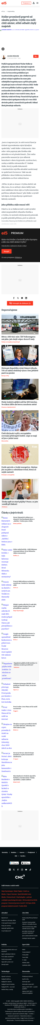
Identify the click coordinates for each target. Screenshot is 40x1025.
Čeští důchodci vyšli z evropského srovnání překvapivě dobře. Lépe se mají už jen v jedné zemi (19, 435)
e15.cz (3, 11)
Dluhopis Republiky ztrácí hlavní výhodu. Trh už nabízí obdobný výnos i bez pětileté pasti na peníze (19, 370)
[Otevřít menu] (37, 3)
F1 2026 (24, 960)
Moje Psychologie (7, 891)
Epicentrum (4, 918)
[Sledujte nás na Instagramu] (22, 869)
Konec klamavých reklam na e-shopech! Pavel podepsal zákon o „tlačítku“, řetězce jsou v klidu (24, 519)
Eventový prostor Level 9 (17, 903)
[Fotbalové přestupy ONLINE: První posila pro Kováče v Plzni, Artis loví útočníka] (6, 693)
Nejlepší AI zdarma (6, 981)
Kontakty (5, 852)
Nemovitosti (11, 897)
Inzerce (22, 852)
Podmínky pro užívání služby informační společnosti (19, 1011)
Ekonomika (26, 971)
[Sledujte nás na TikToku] (30, 869)
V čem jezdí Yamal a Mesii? (8, 923)
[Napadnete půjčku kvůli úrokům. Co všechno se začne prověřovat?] (7, 671)
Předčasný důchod (27, 976)
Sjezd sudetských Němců (8, 954)
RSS (16, 856)
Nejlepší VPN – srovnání (8, 987)
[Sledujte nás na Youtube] (26, 869)
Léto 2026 (25, 913)
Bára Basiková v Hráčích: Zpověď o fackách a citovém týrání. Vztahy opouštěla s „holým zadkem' (24, 777)
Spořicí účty (25, 979)
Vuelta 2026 (23, 906)
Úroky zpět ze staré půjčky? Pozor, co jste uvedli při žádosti (20, 503)
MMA (23, 949)
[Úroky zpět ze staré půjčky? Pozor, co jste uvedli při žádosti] (20, 489)
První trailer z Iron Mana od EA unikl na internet (25, 707)
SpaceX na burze (6, 976)
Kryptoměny (11, 11)
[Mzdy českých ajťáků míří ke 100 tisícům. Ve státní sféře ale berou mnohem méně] (20, 389)
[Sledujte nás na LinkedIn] (9, 869)
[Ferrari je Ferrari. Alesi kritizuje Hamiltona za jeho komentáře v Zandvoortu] (6, 762)
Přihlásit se (18, 257)
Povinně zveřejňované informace (24, 1020)
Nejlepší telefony (6, 979)
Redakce (13, 852)
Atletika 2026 (25, 962)
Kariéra (22, 856)
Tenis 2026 (25, 957)
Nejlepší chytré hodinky (8, 984)
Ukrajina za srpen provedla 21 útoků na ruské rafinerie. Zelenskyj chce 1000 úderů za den (25, 725)
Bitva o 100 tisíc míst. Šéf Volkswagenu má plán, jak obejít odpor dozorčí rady (18, 338)
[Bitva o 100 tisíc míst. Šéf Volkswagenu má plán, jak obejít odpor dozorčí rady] (20, 324)
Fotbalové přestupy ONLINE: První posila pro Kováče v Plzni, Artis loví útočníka (24, 685)
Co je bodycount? (6, 931)
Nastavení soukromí (13, 1016)
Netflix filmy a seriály (7, 989)
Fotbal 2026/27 (26, 952)
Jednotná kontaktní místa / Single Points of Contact (19, 1018)
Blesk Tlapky (18, 891)
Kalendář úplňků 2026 (7, 928)
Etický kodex (10, 1020)
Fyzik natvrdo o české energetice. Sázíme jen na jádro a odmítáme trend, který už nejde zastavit (19, 469)
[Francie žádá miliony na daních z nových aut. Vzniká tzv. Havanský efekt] (6, 590)
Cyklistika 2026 (26, 965)
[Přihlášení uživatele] (34, 3)
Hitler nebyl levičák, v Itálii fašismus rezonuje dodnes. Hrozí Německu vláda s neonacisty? (25, 551)
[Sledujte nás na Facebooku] (17, 869)
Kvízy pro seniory (6, 925)
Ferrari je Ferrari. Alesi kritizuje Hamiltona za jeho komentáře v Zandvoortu (23, 754)
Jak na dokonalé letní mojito (30, 935)
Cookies (31, 1013)
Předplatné (31, 852)
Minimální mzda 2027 (28, 984)
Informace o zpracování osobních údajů (17, 1013)
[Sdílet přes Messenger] (22, 298)
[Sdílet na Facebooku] (13, 298)
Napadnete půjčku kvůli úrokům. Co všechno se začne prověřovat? (25, 664)
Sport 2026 (25, 944)
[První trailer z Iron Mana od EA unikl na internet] (6, 713)
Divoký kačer (5, 964)
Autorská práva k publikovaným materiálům (19, 1009)
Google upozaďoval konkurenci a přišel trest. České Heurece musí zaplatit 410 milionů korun (24, 635)
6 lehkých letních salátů (28, 938)
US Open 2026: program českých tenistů (18, 904)
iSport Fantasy (12, 894)
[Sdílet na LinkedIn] (26, 298)
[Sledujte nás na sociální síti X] (13, 869)
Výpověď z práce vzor (7, 962)
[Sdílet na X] (17, 298)
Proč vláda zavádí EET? (7, 956)
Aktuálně (4, 913)
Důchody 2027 (26, 981)
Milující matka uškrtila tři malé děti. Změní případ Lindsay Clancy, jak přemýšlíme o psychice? (25, 606)
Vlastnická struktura (25, 1016)
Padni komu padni (6, 959)
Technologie (5, 971)
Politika (4, 944)
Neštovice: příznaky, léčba (8, 920)
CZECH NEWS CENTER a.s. (27, 1001)
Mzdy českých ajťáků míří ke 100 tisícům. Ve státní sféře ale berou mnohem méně (19, 403)
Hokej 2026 (25, 955)
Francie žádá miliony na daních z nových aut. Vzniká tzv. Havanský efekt (24, 583)
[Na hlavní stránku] (3, 2)
